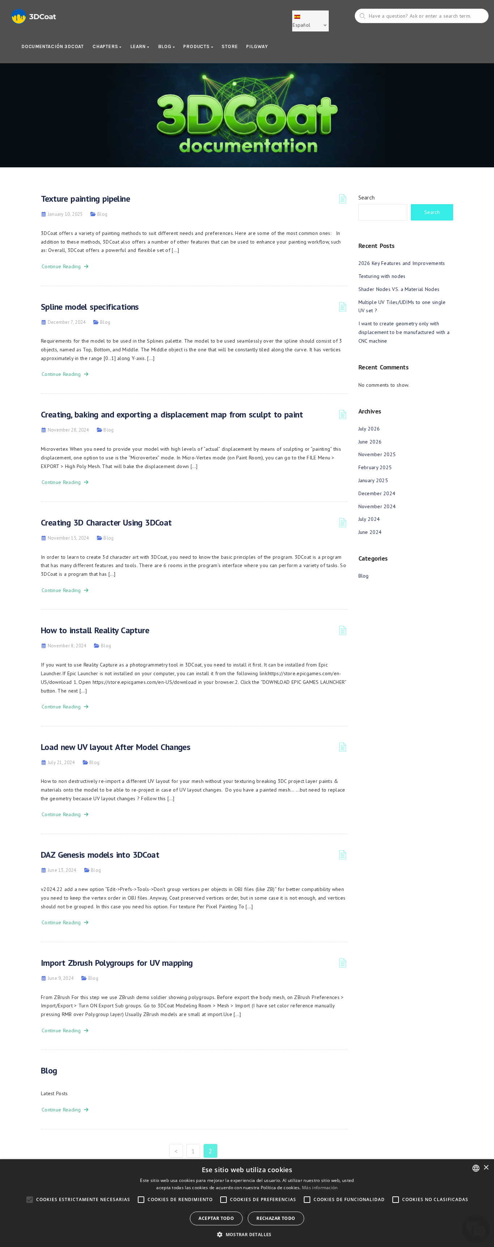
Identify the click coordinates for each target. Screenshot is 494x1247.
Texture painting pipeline (85, 198)
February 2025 (375, 467)
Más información (320, 1187)
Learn (138, 46)
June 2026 (370, 441)
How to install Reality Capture (95, 630)
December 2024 (377, 493)
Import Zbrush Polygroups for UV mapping (117, 962)
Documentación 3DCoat (52, 46)
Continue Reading (63, 266)
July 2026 (369, 428)
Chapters (106, 46)
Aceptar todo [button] (216, 1218)
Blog (165, 46)
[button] (247, 1234)
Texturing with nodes (382, 276)
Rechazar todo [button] (275, 1218)
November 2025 (377, 454)
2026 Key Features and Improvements (401, 263)
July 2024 (369, 519)
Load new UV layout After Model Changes (115, 747)
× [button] (486, 1167)
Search (366, 197)
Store (230, 46)
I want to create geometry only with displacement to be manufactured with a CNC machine (404, 332)
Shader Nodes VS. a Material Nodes (399, 289)
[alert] (247, 1203)
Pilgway (257, 46)
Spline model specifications (90, 306)
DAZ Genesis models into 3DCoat (100, 854)
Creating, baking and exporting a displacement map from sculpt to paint (172, 414)
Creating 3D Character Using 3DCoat (106, 522)
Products (197, 46)
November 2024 (377, 506)
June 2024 (370, 532)
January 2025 (373, 480)
